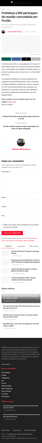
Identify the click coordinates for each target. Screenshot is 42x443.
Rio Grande (5, 396)
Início (3, 9)
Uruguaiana (5, 378)
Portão (8, 9)
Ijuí (3, 380)
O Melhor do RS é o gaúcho (24, 434)
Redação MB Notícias (15, 31)
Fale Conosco (6, 430)
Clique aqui (12, 102)
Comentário (6, 172)
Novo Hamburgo (7, 388)
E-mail (4, 206)
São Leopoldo (6, 391)
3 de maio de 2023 (30, 31)
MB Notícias (12, 434)
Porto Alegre (6, 372)
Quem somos (17, 430)
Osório (4, 383)
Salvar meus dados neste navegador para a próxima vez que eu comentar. (21, 226)
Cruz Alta (5, 394)
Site (3, 215)
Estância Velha (6, 386)
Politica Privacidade (30, 430)
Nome (4, 197)
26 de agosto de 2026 (9, 300)
